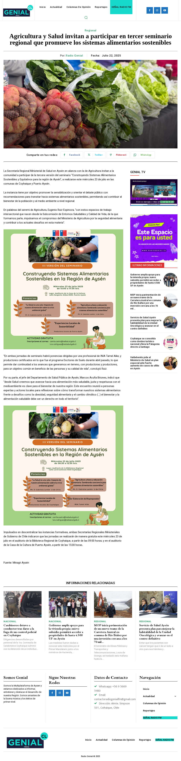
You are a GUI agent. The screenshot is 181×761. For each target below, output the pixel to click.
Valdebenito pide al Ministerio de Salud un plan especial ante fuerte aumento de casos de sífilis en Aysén (144, 363)
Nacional (10, 621)
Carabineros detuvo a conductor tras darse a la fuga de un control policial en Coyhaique (20, 630)
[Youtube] (164, 10)
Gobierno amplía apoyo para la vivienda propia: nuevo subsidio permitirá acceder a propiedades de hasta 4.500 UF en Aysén (145, 280)
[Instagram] (157, 10)
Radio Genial (74, 55)
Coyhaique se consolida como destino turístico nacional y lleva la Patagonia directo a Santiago (144, 342)
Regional (91, 30)
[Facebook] (150, 10)
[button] (86, 17)
